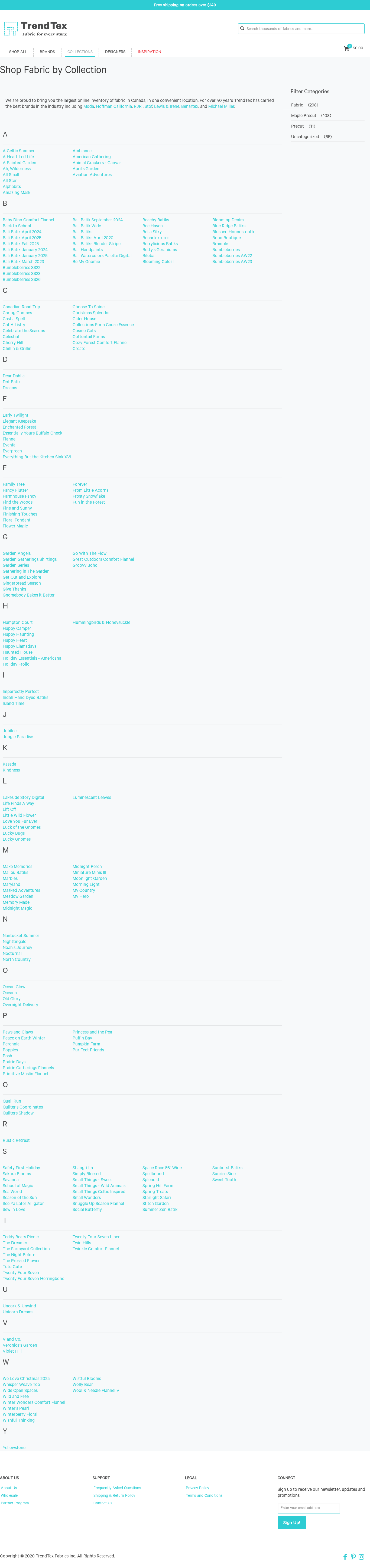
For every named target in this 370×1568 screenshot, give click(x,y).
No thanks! (132, 816)
